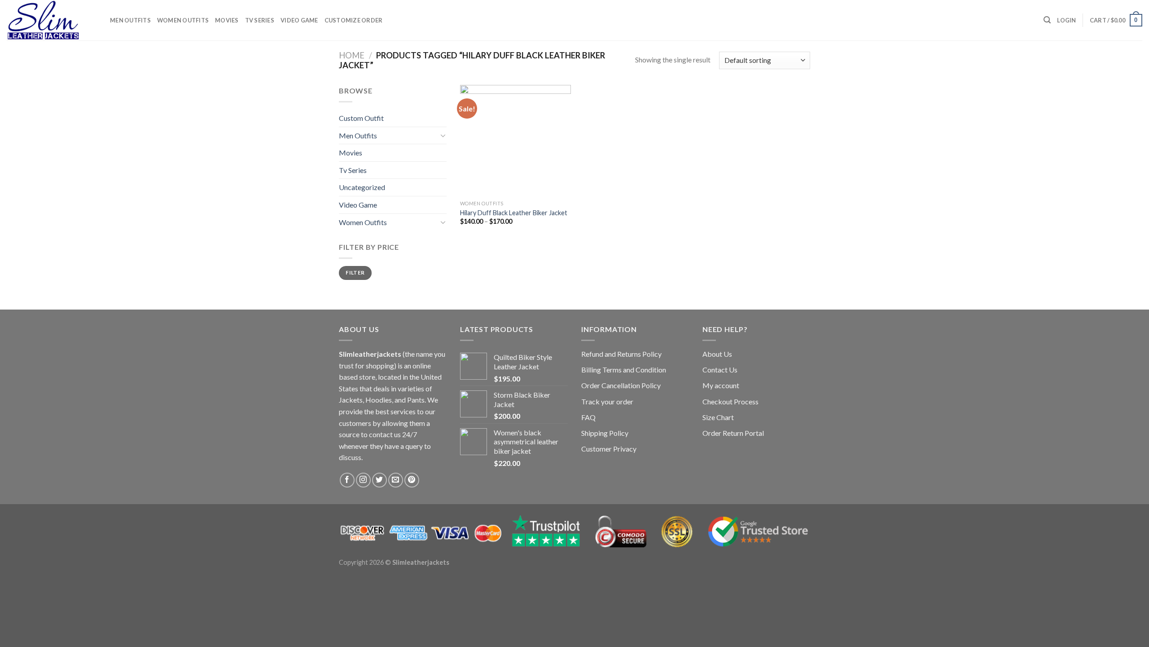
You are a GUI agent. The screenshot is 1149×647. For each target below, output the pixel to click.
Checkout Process (730, 401)
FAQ (588, 417)
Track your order (607, 401)
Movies (227, 20)
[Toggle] (443, 135)
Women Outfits (183, 20)
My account (720, 385)
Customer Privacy (608, 448)
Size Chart (718, 417)
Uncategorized (362, 187)
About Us (717, 354)
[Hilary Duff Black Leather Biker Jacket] (515, 140)
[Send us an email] (395, 480)
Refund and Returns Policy (621, 354)
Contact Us (719, 369)
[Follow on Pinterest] (411, 480)
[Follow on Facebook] (347, 480)
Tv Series (259, 20)
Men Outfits (130, 20)
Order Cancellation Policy (621, 385)
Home (351, 55)
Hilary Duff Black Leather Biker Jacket (513, 213)
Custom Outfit (361, 118)
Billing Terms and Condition (623, 369)
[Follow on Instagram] (363, 480)
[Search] (1047, 20)
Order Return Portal (733, 433)
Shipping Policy (604, 433)
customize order (354, 20)
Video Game (299, 20)
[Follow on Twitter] (379, 480)
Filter (355, 272)
